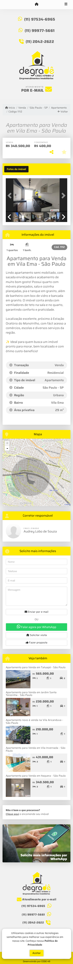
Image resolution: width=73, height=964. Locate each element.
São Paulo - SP (39, 108)
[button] (10, 195)
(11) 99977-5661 (39, 31)
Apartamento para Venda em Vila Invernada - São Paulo (35, 749)
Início (11, 108)
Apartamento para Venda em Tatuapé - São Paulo (36, 667)
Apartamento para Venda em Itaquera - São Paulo (36, 776)
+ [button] (7, 443)
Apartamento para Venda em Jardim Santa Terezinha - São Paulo (31, 693)
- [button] (7, 448)
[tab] (16, 169)
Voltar (64, 112)
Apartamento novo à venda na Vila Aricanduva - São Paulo (34, 721)
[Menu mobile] (36, 4)
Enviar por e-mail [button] (37, 612)
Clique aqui (12, 814)
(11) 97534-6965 (39, 19)
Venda (22, 108)
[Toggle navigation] (65, 4)
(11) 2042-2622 (40, 41)
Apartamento (59, 108)
